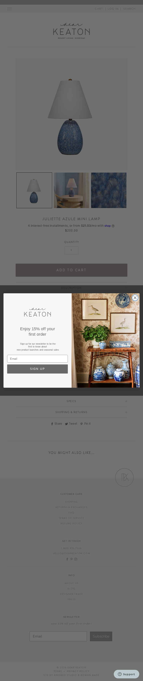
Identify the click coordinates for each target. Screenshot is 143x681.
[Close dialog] (135, 298)
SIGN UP (37, 369)
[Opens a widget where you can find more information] (126, 674)
